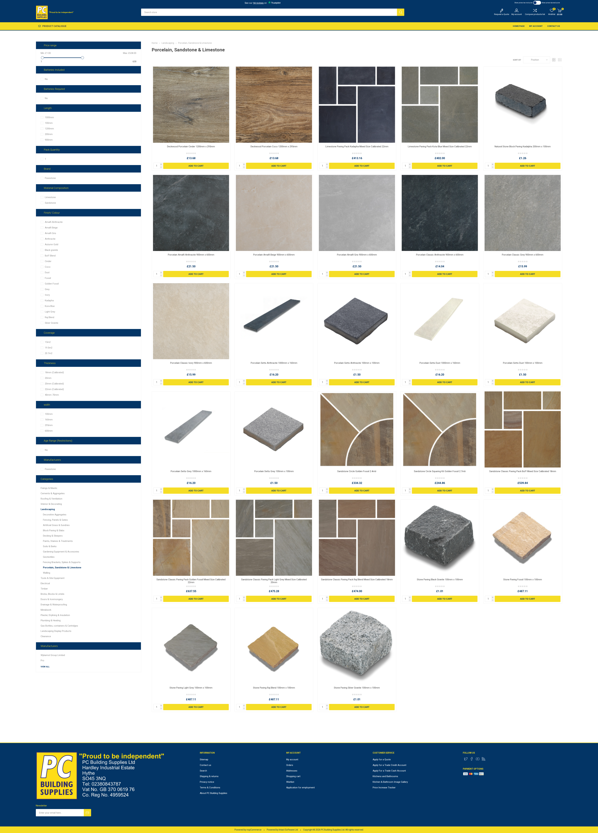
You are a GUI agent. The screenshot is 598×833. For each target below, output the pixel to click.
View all (45, 666)
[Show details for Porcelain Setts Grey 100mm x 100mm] (274, 429)
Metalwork (46, 609)
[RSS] (483, 758)
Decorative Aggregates (54, 514)
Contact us (553, 26)
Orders (289, 765)
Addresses (291, 770)
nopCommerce (254, 829)
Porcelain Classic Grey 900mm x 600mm (522, 254)
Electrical (45, 583)
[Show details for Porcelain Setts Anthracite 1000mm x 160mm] (274, 321)
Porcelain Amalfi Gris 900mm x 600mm (357, 254)
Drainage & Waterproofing (54, 604)
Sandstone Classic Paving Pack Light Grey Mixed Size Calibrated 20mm (274, 581)
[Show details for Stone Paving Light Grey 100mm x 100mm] (191, 646)
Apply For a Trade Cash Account (389, 770)
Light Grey (50, 311)
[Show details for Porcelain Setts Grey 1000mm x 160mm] (191, 429)
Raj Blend (49, 317)
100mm (49, 123)
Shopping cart (293, 776)
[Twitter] (465, 758)
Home (155, 43)
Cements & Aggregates (53, 493)
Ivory (47, 294)
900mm (49, 139)
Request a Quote (501, 14)
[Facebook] (471, 758)
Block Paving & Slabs (53, 530)
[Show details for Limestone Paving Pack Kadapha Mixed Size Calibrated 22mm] (357, 105)
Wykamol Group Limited (53, 655)
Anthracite (50, 238)
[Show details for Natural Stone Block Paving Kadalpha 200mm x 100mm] (522, 105)
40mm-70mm (52, 394)
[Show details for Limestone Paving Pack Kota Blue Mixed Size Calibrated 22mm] (440, 105)
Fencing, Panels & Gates (55, 519)
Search (400, 12)
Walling (46, 572)
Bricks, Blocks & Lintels (52, 594)
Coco (47, 266)
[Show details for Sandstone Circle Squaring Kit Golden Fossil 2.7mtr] (440, 429)
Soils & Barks (50, 546)
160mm (49, 419)
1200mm (49, 128)
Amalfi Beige (51, 227)
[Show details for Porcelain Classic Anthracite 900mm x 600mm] (440, 213)
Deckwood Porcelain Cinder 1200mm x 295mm (191, 146)
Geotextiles (49, 557)
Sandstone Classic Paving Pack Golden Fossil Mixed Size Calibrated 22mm (191, 581)
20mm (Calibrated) (54, 383)
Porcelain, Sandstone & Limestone (62, 567)
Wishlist (290, 782)
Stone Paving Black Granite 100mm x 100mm (440, 579)
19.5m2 (48, 347)
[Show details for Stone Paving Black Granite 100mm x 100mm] (440, 538)
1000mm (49, 117)
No (46, 79)
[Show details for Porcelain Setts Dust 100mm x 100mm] (522, 321)
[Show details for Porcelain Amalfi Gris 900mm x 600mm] (357, 213)
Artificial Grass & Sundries (56, 525)
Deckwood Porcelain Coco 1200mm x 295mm (274, 146)
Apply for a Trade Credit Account (389, 765)
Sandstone (50, 202)
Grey (47, 289)
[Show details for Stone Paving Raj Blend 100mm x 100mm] (274, 646)
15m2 (48, 342)
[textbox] (269, 12)
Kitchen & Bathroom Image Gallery (390, 782)
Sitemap (204, 759)
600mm (49, 430)
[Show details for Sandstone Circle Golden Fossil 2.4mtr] (357, 429)
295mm (49, 425)
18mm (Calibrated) (54, 372)
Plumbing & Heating (51, 620)
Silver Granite (51, 323)
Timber (44, 588)
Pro (42, 660)
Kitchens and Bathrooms (385, 776)
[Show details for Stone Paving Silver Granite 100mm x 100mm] (357, 646)
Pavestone (50, 178)
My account (516, 14)
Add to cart (196, 166)
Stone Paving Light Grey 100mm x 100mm (191, 687)
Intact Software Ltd (288, 829)
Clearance (46, 636)
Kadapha (49, 300)
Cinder (48, 261)
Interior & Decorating (51, 504)
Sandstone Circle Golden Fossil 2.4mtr (356, 471)
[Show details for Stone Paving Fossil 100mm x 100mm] (522, 538)
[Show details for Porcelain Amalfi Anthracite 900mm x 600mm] (191, 213)
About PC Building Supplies (213, 793)
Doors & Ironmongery (52, 599)
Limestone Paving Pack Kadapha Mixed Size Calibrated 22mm (356, 146)
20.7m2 (48, 353)
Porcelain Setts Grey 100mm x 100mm (274, 471)
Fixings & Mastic (49, 488)
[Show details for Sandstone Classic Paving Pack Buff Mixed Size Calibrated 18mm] (522, 429)
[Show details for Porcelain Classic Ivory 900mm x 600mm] (191, 321)
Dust (47, 272)
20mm (48, 378)
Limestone (50, 197)
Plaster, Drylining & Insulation (55, 615)
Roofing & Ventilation (51, 498)
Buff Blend (50, 255)
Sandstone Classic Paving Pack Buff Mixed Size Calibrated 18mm (522, 471)
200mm (49, 134)
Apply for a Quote (382, 759)
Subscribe (87, 812)
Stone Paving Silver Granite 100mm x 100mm (357, 687)
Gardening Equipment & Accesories (61, 551)
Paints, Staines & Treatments (58, 541)
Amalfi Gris (50, 233)
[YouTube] (477, 758)
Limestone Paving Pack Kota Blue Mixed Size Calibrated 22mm (440, 146)
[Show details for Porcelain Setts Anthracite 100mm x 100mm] (357, 321)
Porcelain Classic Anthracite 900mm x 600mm (439, 254)
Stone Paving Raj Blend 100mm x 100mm (274, 687)
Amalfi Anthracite (54, 222)
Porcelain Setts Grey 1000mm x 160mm (191, 471)
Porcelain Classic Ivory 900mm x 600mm (191, 363)
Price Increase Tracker (384, 787)
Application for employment (300, 787)
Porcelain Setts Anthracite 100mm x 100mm (357, 363)
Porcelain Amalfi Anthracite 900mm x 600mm (191, 254)
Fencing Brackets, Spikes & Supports (62, 562)
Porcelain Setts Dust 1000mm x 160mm (440, 363)
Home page (518, 26)
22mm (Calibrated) (54, 389)
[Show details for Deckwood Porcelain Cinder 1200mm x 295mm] (191, 105)
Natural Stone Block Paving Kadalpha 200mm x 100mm (523, 146)
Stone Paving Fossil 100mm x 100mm (522, 579)
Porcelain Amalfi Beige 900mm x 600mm (274, 254)
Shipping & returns (209, 776)
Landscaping (48, 509)
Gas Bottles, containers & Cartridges (59, 625)
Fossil (48, 278)
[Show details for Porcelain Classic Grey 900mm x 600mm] (522, 213)
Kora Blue (50, 306)
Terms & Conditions (210, 787)
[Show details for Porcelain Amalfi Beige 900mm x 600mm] (274, 213)
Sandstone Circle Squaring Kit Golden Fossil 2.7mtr (440, 471)
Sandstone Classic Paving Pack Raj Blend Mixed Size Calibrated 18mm (357, 579)
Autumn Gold (51, 244)
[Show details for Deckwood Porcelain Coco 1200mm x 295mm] (274, 105)
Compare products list (535, 14)
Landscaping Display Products (56, 631)
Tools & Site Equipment (52, 578)
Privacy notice (207, 782)
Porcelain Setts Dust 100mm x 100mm (522, 363)
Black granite (51, 250)
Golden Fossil (52, 283)
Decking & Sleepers (53, 535)
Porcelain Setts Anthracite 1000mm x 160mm (274, 363)
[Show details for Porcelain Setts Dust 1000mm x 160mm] (440, 321)
